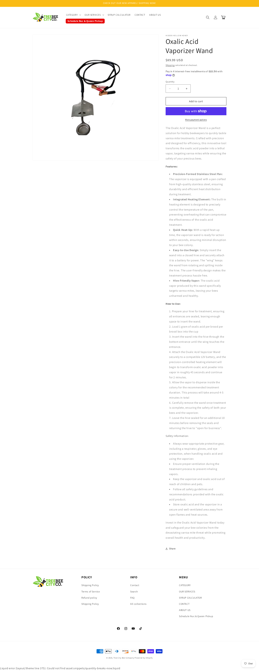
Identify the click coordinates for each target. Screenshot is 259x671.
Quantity (170, 81)
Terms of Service (90, 591)
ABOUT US (184, 610)
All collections (138, 603)
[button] (73, 15)
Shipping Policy (90, 585)
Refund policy (89, 597)
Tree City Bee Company (123, 658)
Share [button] (172, 548)
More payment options (196, 119)
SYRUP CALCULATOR (190, 597)
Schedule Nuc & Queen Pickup (196, 616)
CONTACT (184, 603)
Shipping (170, 65)
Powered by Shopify (144, 658)
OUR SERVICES (187, 591)
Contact (134, 585)
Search (134, 591)
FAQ (132, 597)
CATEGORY (185, 585)
